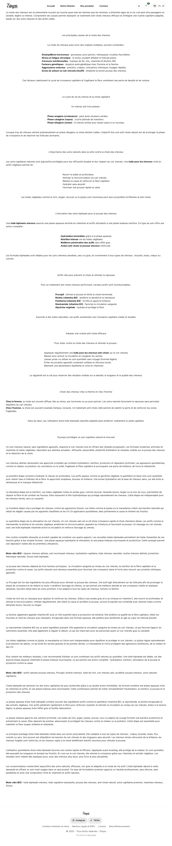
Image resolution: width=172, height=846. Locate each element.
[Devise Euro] (139, 6)
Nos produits (87, 6)
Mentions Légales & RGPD (83, 826)
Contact (103, 6)
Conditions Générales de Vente (55, 826)
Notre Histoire (67, 6)
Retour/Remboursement (119, 826)
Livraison (102, 826)
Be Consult (92, 835)
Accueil (51, 6)
